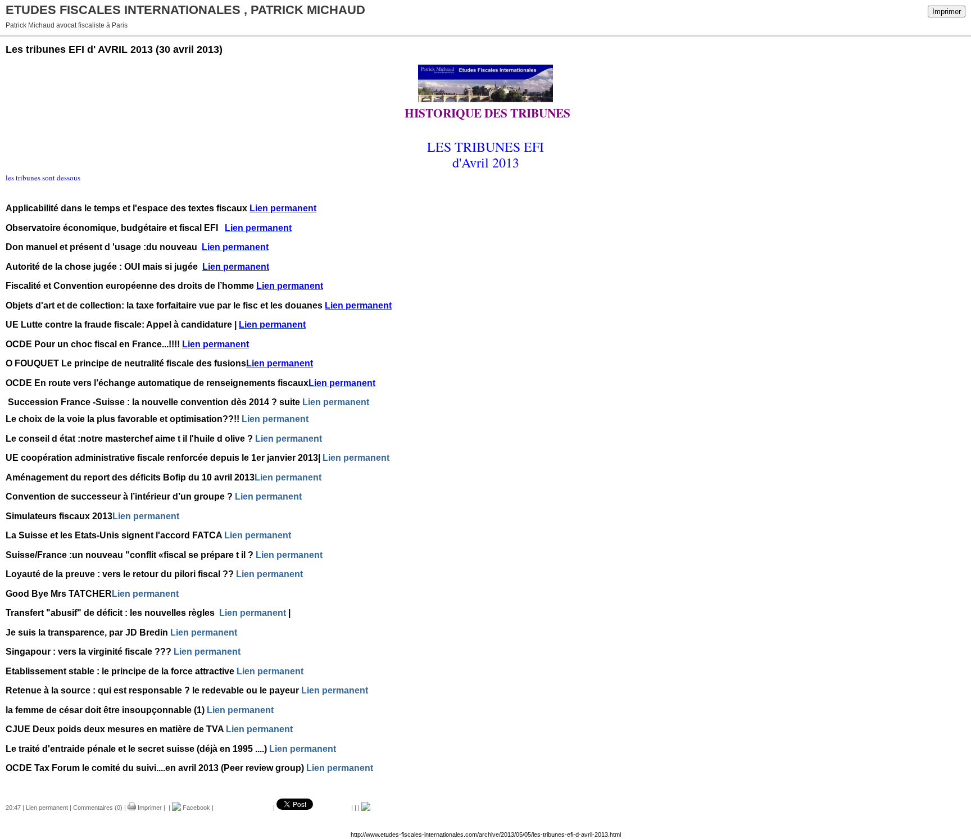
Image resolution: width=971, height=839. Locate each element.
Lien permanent (335, 402)
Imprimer (946, 11)
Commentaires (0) (97, 807)
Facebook (195, 807)
